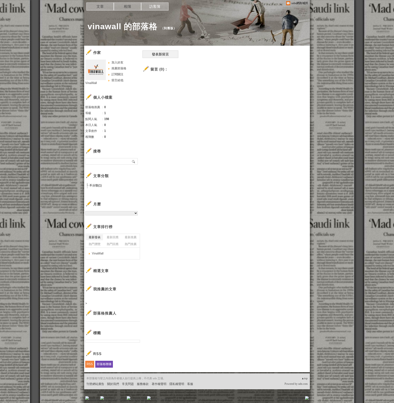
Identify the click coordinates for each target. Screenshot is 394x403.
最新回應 (113, 237)
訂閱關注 (117, 74)
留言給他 (117, 80)
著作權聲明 (159, 384)
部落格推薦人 (105, 313)
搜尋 (134, 161)
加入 (286, 399)
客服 (190, 384)
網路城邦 (298, 399)
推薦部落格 (118, 68)
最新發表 (95, 237)
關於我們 (113, 384)
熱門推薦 (131, 244)
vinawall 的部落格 (123, 26)
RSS (90, 364)
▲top (304, 378)
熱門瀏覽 (95, 244)
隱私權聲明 (176, 384)
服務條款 (143, 384)
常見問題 (128, 384)
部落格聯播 (104, 364)
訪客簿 (154, 6)
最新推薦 (131, 237)
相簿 (127, 6)
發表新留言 (160, 54)
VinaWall (91, 83)
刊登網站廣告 (95, 384)
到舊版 (169, 28)
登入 (278, 399)
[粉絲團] (87, 398)
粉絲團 (94, 399)
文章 (100, 6)
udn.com (303, 383)
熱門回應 (113, 244)
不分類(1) (95, 185)
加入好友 (117, 62)
